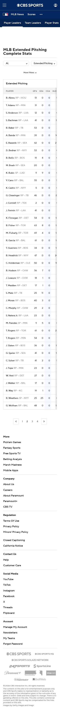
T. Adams (10, 105)
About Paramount (13, 495)
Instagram (9, 590)
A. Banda (10, 135)
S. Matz (9, 293)
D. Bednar (11, 150)
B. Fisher (10, 225)
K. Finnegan (12, 218)
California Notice (13, 545)
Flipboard (9, 613)
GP (34, 91)
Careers (7, 490)
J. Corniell (11, 203)
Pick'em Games (12, 442)
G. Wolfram (11, 405)
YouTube (8, 579)
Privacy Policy (11, 526)
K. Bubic (10, 173)
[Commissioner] (33, 671)
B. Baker (10, 127)
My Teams (9, 638)
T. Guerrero (11, 248)
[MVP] (51, 671)
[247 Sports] (19, 665)
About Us (8, 484)
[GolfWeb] (39, 679)
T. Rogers (10, 330)
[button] (4, 5)
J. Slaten (10, 345)
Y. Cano (9, 180)
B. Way (9, 390)
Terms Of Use (11, 520)
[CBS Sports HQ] (44, 653)
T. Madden (11, 285)
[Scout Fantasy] (21, 679)
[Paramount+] (12, 672)
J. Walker (10, 383)
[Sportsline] (42, 665)
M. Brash (10, 165)
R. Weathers (12, 398)
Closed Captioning (14, 540)
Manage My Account (15, 627)
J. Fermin (10, 210)
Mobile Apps (10, 470)
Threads (7, 607)
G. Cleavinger (13, 195)
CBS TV (7, 506)
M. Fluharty (11, 233)
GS (40, 91)
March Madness (12, 464)
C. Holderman (13, 263)
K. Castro (10, 188)
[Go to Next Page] (44, 421)
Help (6, 559)
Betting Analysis (12, 459)
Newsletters (10, 632)
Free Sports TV (12, 453)
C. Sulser (10, 360)
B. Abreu (10, 97)
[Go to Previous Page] (16, 421)
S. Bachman (12, 120)
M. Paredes (11, 323)
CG (47, 91)
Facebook (8, 596)
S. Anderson (12, 112)
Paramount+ (10, 501)
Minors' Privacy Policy (15, 532)
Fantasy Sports (11, 447)
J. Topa (9, 368)
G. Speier (10, 353)
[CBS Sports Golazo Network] (30, 659)
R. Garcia (10, 240)
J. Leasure (11, 278)
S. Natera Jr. (12, 315)
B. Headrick (12, 255)
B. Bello (10, 158)
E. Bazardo (11, 143)
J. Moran (10, 300)
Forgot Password (13, 643)
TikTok (7, 584)
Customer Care (12, 565)
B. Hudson (11, 270)
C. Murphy (11, 308)
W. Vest (10, 375)
